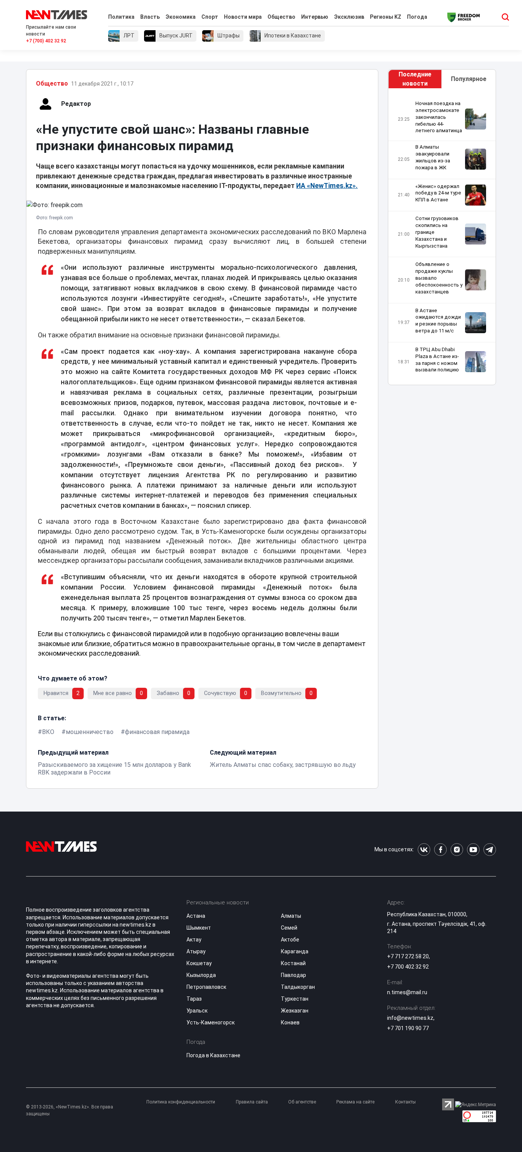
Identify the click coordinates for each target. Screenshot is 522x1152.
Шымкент (198, 928)
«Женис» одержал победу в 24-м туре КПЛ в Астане (438, 193)
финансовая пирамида (157, 732)
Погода (417, 17)
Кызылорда (201, 975)
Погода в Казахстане (213, 1055)
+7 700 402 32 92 (408, 967)
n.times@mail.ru (407, 992)
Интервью (314, 17)
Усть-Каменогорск (210, 1022)
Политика (121, 17)
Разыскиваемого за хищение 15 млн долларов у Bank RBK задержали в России (114, 768)
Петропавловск (206, 987)
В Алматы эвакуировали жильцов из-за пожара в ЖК (432, 157)
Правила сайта (252, 1102)
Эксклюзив (349, 17)
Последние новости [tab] (415, 79)
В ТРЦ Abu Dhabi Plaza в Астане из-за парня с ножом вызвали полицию (437, 360)
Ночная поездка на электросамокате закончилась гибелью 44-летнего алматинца (438, 116)
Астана (195, 916)
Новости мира (243, 17)
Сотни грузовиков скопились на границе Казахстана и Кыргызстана (437, 231)
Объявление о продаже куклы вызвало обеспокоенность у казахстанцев (438, 277)
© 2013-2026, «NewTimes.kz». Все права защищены (69, 1110)
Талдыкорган (298, 987)
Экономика (180, 17)
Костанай (293, 963)
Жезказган (294, 1011)
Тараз (194, 999)
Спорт (209, 17)
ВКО (48, 732)
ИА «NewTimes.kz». (327, 186)
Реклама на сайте (355, 1102)
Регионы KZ (385, 17)
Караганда (294, 951)
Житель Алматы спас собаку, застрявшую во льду (283, 764)
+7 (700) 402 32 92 (46, 41)
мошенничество (89, 732)
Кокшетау (199, 963)
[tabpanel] (442, 238)
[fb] (440, 849)
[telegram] (489, 849)
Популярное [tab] (468, 79)
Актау (193, 940)
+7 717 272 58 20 (408, 956)
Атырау (196, 951)
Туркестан (294, 999)
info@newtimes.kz (410, 1018)
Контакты (405, 1102)
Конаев (290, 1022)
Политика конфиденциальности (180, 1102)
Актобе (290, 940)
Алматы (291, 916)
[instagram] (457, 849)
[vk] (424, 849)
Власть (150, 17)
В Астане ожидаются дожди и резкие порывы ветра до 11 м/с (438, 321)
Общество (281, 17)
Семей (289, 928)
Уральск (197, 1011)
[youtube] (473, 849)
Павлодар (293, 975)
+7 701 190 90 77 (408, 1028)
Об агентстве (302, 1102)
